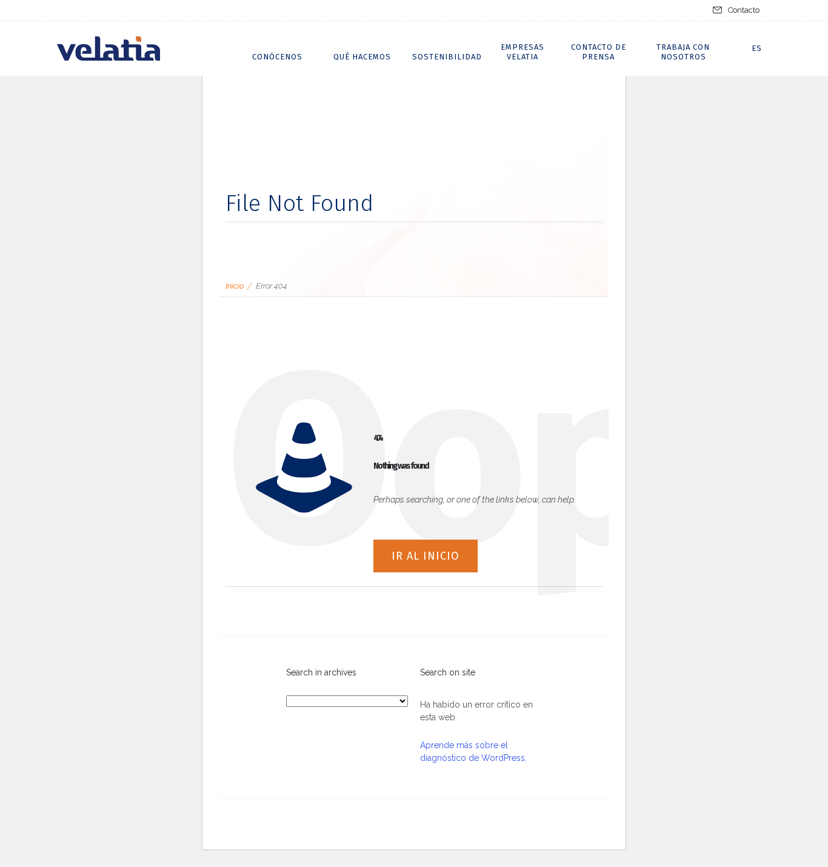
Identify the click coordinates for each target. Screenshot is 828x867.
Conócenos (277, 56)
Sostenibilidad (447, 56)
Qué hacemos (362, 56)
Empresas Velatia (522, 51)
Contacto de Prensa (598, 51)
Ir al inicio (425, 556)
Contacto (744, 10)
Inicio (234, 285)
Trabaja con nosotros (683, 51)
